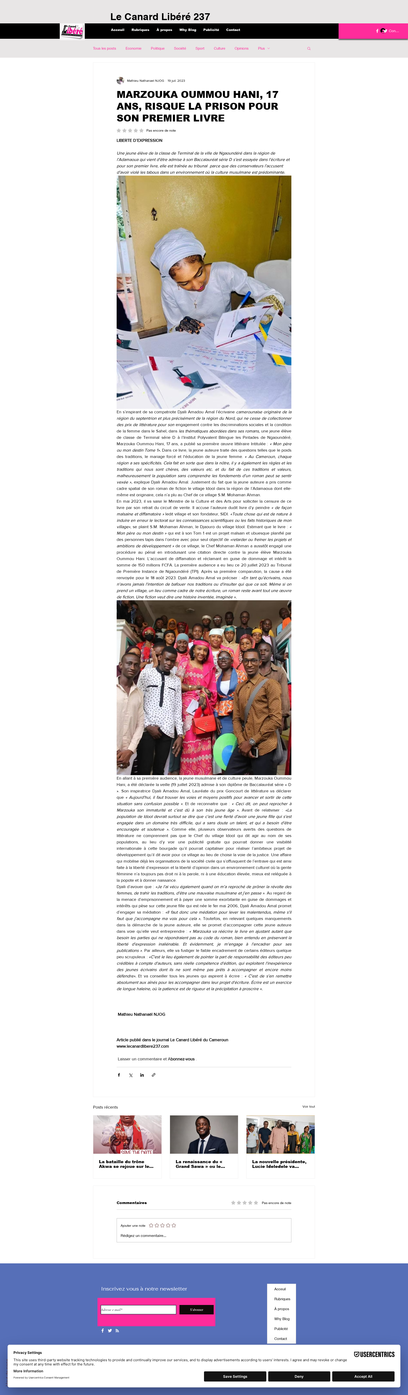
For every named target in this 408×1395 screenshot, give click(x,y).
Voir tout (308, 1106)
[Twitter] (385, 31)
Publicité (281, 1328)
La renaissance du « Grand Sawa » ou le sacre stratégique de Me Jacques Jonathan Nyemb (204, 1164)
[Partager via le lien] (153, 1075)
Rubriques (282, 1299)
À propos (281, 1309)
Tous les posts (104, 48)
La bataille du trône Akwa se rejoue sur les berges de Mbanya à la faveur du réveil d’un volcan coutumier (125, 1164)
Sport (200, 48)
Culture (219, 48)
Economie (133, 48)
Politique (158, 48)
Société (180, 48)
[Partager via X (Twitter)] (130, 1075)
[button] (309, 48)
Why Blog (282, 1319)
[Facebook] (377, 31)
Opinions (242, 48)
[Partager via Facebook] (119, 1075)
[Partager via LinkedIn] (142, 1075)
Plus (261, 48)
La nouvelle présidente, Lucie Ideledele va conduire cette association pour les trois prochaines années (280, 1164)
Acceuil (280, 1289)
